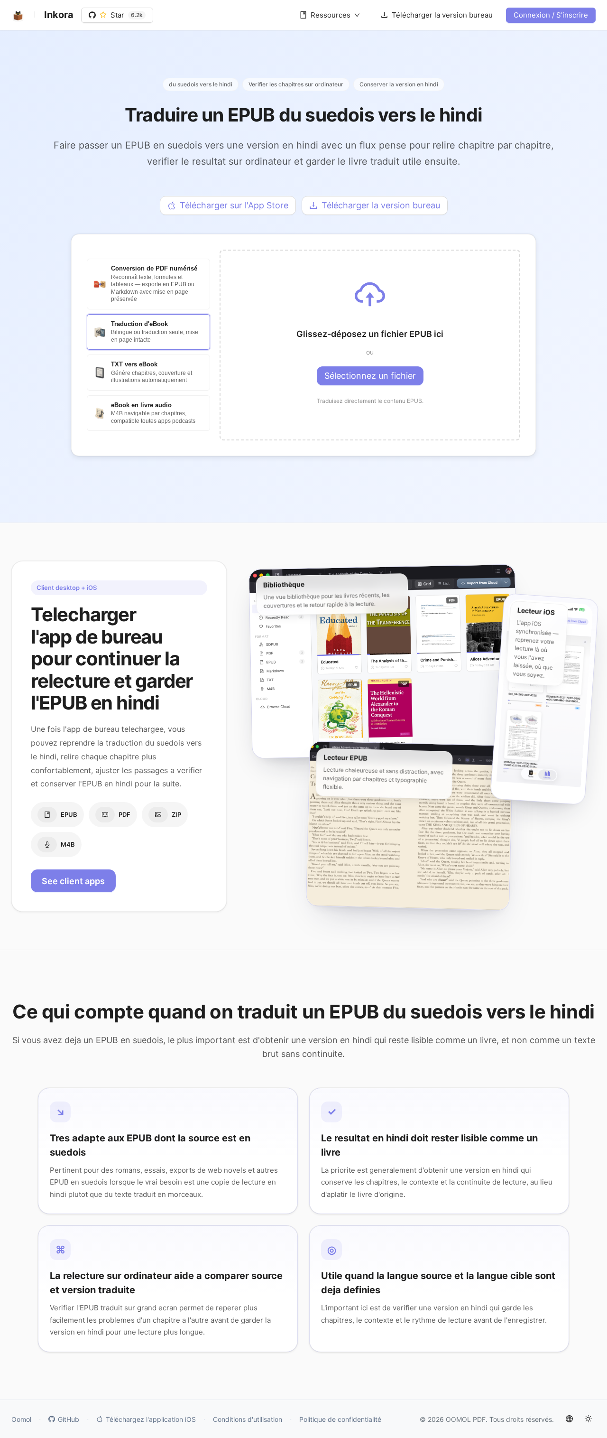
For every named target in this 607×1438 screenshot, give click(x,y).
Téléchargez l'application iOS (151, 1419)
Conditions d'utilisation (247, 1419)
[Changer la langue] (569, 1419)
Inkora (59, 14)
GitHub (68, 1419)
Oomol (21, 1419)
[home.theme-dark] (588, 1419)
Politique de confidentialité (340, 1419)
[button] (370, 345)
